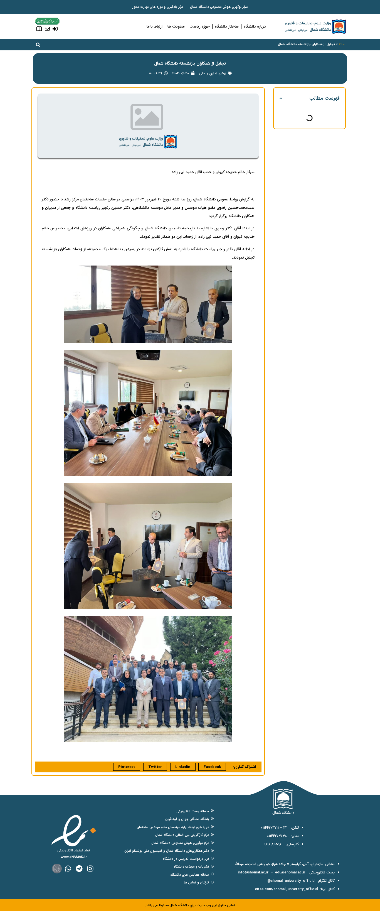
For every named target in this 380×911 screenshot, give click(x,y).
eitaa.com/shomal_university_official (286, 889)
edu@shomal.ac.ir (290, 872)
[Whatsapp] (68, 868)
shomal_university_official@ (291, 881)
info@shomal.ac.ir (253, 872)
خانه (341, 44)
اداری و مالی (208, 73)
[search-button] (38, 45)
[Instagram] (90, 868)
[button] (281, 98)
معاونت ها (175, 26)
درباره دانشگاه (255, 26)
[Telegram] (79, 868)
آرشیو (222, 73)
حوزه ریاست (199, 26)
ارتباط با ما (154, 26)
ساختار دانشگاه (227, 26)
